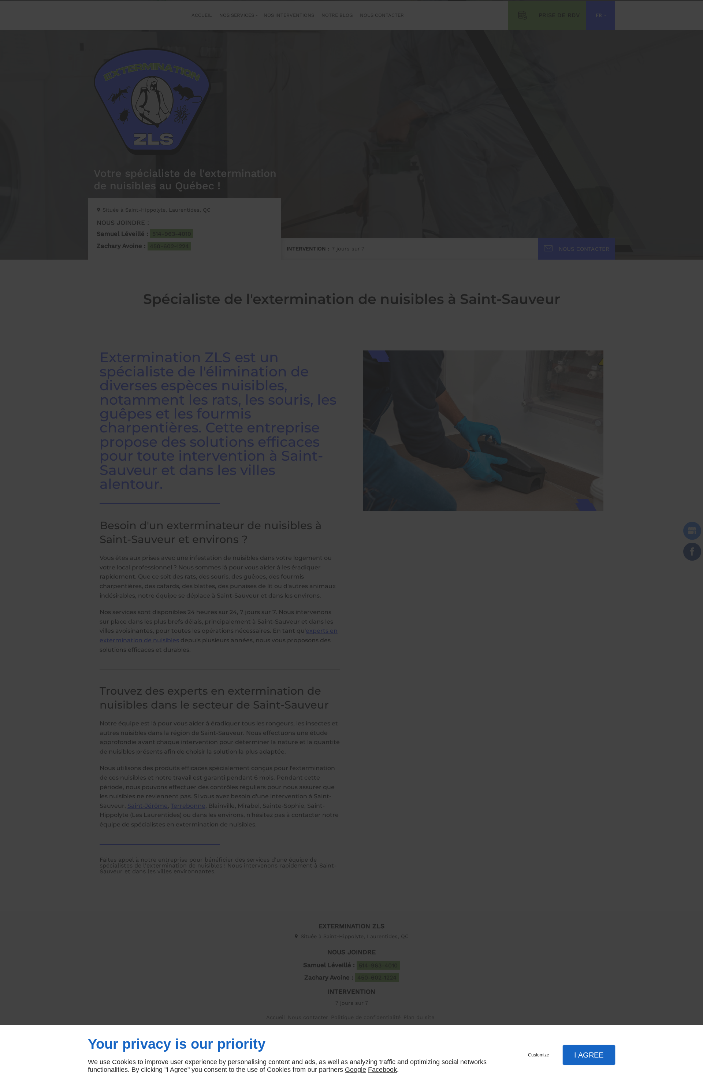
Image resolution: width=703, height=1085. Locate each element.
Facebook (382, 1069)
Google (355, 1069)
